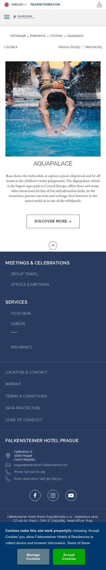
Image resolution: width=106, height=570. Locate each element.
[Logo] (53, 17)
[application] (53, 546)
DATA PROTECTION (23, 408)
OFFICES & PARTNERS (30, 285)
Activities (56, 35)
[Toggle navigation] (7, 17)
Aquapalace (75, 35)
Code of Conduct (23, 420)
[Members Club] (99, 4)
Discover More (51, 221)
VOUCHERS (21, 313)
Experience (37, 35)
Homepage (18, 35)
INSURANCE (21, 347)
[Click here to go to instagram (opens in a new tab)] (53, 495)
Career (18, 324)
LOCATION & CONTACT (26, 372)
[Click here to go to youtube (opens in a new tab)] (71, 495)
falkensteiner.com (45, 4)
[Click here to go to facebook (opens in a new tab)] (35, 495)
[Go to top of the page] (53, 245)
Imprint (13, 384)
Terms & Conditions (26, 396)
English (17, 4)
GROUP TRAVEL (24, 274)
